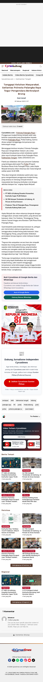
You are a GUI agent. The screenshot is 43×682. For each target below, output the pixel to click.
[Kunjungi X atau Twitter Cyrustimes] (13, 660)
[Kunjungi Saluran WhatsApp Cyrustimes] (17, 660)
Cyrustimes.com (7, 79)
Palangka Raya (14, 140)
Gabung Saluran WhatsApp (21, 297)
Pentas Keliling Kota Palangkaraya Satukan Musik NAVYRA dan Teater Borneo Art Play (31, 500)
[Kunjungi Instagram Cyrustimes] (25, 660)
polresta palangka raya (16, 409)
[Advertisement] (21, 35)
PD (14, 405)
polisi (37, 405)
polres (4, 409)
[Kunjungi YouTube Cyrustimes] (29, 660)
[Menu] (2, 66)
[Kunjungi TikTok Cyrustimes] (33, 660)
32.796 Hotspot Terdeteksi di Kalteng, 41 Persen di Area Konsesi (31, 475)
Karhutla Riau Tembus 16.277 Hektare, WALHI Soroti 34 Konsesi (10, 531)
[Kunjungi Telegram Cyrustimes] (21, 660)
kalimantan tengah (22, 400)
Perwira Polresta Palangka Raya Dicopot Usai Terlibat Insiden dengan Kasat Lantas (10, 500)
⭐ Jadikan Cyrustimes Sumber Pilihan (21, 383)
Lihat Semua (21, 437)
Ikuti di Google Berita (21, 292)
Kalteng (33, 400)
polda (19, 405)
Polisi (26, 164)
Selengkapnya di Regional (20, 602)
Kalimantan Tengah (23, 79)
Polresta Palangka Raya (25, 133)
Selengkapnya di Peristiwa (20, 565)
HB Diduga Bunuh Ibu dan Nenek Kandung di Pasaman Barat (31, 555)
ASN (12, 400)
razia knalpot (29, 409)
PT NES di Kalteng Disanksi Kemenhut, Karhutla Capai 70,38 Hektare (9, 476)
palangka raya (6, 405)
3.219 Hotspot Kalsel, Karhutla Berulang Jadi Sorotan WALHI (31, 592)
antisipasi (5, 400)
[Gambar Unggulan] (21, 114)
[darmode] (40, 66)
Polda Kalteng (28, 405)
